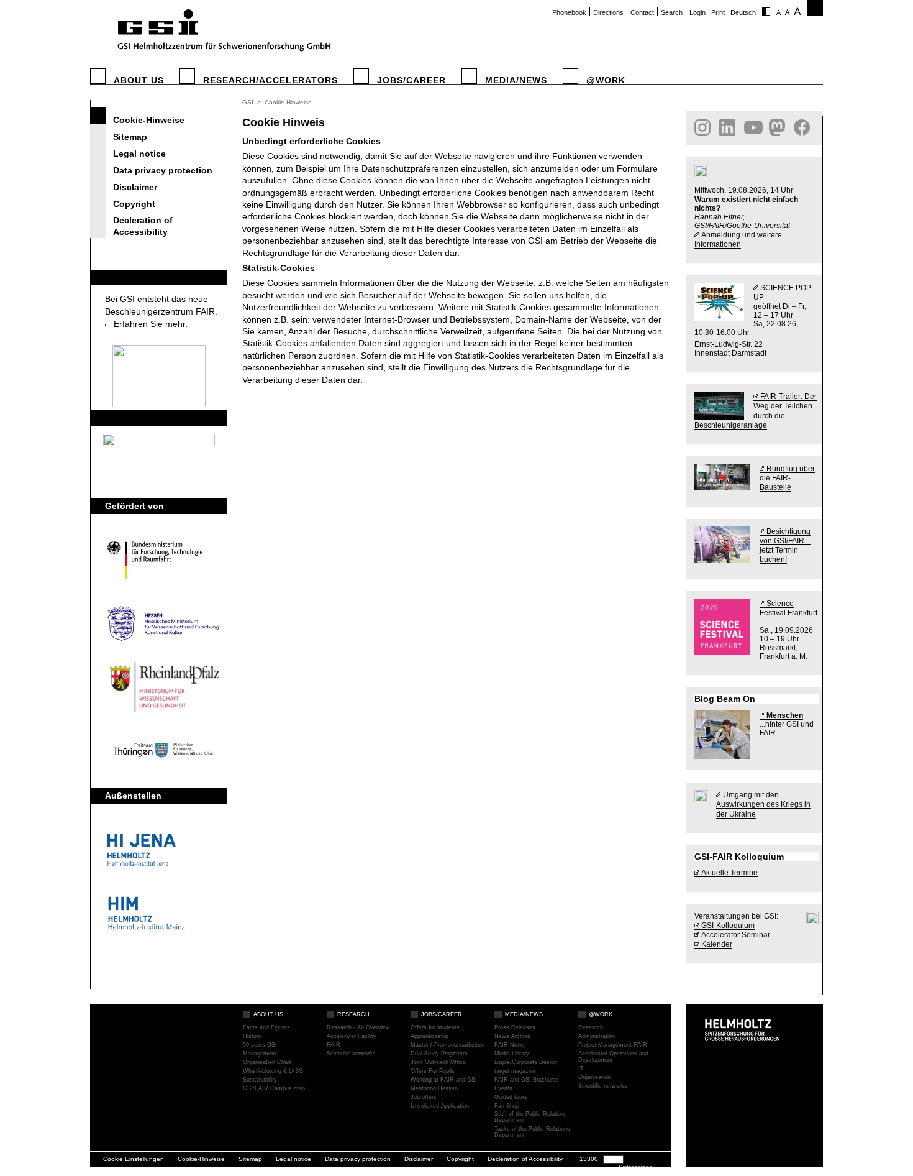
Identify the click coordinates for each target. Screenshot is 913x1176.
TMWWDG (163, 750)
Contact (642, 12)
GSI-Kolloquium (728, 925)
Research (353, 1014)
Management (259, 1054)
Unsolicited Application (440, 1106)
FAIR (115, 277)
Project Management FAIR (612, 1045)
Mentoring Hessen (434, 1088)
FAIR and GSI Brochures (526, 1080)
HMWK (163, 623)
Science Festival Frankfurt (788, 608)
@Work (605, 80)
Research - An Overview (358, 1028)
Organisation (594, 1077)
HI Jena (163, 850)
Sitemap (130, 137)
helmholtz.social (778, 127)
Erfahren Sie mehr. (151, 324)
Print (718, 12)
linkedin (728, 127)
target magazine (515, 1071)
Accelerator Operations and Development (613, 1057)
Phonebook (569, 12)
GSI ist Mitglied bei (145, 418)
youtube (753, 127)
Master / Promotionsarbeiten (447, 1045)
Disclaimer (135, 187)
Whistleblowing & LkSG (273, 1071)
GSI (247, 102)
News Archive (512, 1036)
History (252, 1036)
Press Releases (514, 1028)
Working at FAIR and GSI (444, 1080)
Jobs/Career (411, 80)
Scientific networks (351, 1054)
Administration (596, 1036)
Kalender (716, 944)
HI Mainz (163, 913)
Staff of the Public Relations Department (530, 1117)
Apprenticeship (429, 1036)
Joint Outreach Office (438, 1062)
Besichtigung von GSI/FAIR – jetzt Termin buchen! (785, 545)
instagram (703, 127)
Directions (608, 12)
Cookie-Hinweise (148, 120)
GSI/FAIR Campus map (274, 1088)
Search (672, 12)
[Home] (222, 32)
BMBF (163, 560)
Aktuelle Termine (729, 872)
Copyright (134, 204)
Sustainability (260, 1080)
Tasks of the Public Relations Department (532, 1132)
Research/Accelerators (270, 80)
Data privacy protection (162, 170)
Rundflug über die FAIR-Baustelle (787, 477)
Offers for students (435, 1028)
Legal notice (139, 153)
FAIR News (509, 1045)
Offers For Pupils (433, 1071)
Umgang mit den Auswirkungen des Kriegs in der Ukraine (763, 804)
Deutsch (743, 12)
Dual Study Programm (439, 1054)
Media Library (511, 1054)
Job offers (424, 1097)
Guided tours (510, 1097)
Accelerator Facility (351, 1036)
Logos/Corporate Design (525, 1062)
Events (503, 1088)
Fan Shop (506, 1106)
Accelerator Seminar (735, 934)
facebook (803, 127)
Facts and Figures (266, 1028)
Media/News (516, 80)
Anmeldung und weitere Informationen (738, 239)
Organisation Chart (267, 1062)
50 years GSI (260, 1045)
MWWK (163, 687)
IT (581, 1069)
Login (697, 12)
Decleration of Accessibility (143, 226)
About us (139, 80)
